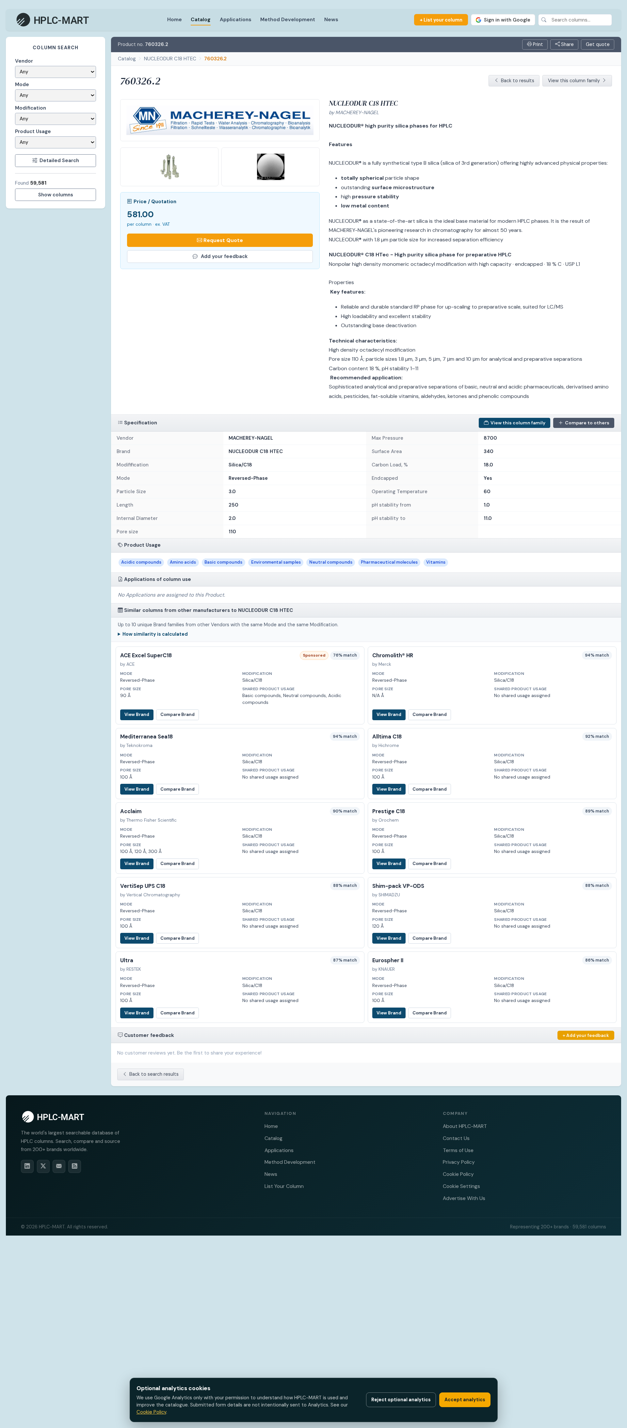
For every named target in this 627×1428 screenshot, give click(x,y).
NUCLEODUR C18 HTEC (170, 58)
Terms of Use (458, 1150)
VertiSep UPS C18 (142, 886)
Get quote (598, 44)
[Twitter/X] (43, 1166)
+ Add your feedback (586, 1035)
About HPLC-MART (465, 1126)
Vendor (24, 61)
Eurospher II (387, 960)
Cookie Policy (458, 1174)
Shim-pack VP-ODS (398, 886)
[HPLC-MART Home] (53, 20)
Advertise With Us (464, 1198)
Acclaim (131, 811)
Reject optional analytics (401, 1400)
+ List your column (441, 20)
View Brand (136, 714)
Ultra (126, 960)
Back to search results (154, 1074)
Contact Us (456, 1138)
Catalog (201, 19)
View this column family (574, 81)
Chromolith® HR (392, 655)
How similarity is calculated (155, 634)
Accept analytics (464, 1400)
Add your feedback (224, 256)
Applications (235, 19)
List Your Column (284, 1186)
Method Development (287, 19)
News (331, 19)
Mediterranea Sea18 (146, 736)
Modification (30, 108)
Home (174, 19)
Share (567, 44)
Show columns (55, 194)
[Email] (59, 1166)
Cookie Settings (461, 1186)
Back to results (517, 81)
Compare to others (587, 423)
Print (537, 44)
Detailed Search (59, 160)
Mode (22, 84)
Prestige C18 (388, 811)
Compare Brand (177, 714)
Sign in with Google (507, 20)
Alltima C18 (387, 736)
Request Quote (223, 240)
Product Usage (33, 131)
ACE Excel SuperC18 (146, 655)
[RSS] (74, 1166)
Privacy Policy (459, 1162)
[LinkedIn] (27, 1166)
